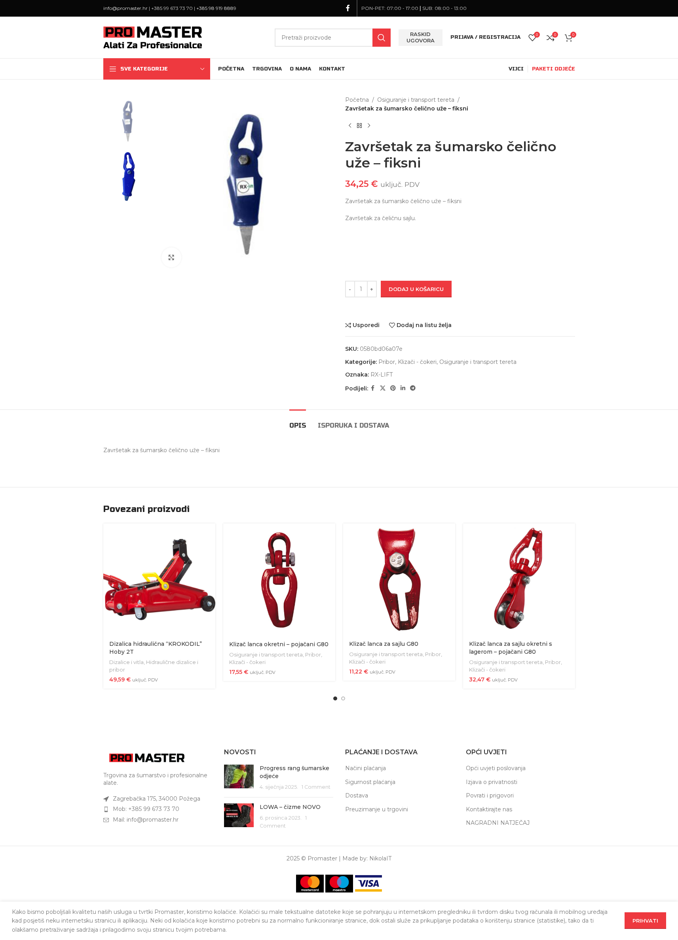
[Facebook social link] (348, 8)
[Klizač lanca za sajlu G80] (399, 579)
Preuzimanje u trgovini (376, 809)
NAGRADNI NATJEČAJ (498, 822)
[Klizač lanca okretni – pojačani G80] (279, 579)
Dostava (356, 795)
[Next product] (369, 126)
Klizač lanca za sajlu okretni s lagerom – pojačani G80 (510, 647)
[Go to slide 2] (343, 698)
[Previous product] (350, 126)
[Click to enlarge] (171, 257)
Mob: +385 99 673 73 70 (146, 809)
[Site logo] (152, 36)
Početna (357, 99)
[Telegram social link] (413, 388)
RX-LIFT (381, 374)
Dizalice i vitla (126, 662)
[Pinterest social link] (393, 388)
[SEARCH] (381, 38)
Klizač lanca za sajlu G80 (383, 643)
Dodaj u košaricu (416, 289)
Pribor (386, 361)
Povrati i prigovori (490, 795)
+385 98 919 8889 (216, 8)
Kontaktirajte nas (489, 809)
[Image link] (146, 757)
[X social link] (383, 388)
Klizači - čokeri (417, 361)
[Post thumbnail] (239, 778)
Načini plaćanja (365, 768)
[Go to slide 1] (335, 698)
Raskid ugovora (420, 37)
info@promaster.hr (125, 8)
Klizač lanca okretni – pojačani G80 (279, 644)
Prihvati (645, 920)
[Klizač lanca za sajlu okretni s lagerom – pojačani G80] (519, 579)
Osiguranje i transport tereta (415, 99)
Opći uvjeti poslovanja (496, 768)
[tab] (297, 421)
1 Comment (316, 787)
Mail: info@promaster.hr (146, 819)
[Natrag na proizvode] (359, 126)
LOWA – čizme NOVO (290, 807)
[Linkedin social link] (403, 388)
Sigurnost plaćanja (370, 782)
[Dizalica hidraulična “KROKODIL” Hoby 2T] (159, 579)
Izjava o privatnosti (491, 782)
